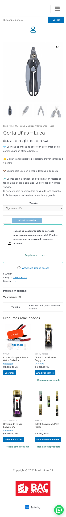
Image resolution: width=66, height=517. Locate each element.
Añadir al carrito (27, 220)
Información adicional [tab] (15, 290)
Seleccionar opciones (47, 439)
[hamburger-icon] (57, 9)
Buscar (56, 20)
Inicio (5, 126)
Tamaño (33, 203)
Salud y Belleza (27, 126)
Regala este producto (36, 255)
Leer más (10, 373)
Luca (14, 281)
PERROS (14, 126)
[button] (58, 47)
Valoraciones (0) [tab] (12, 297)
